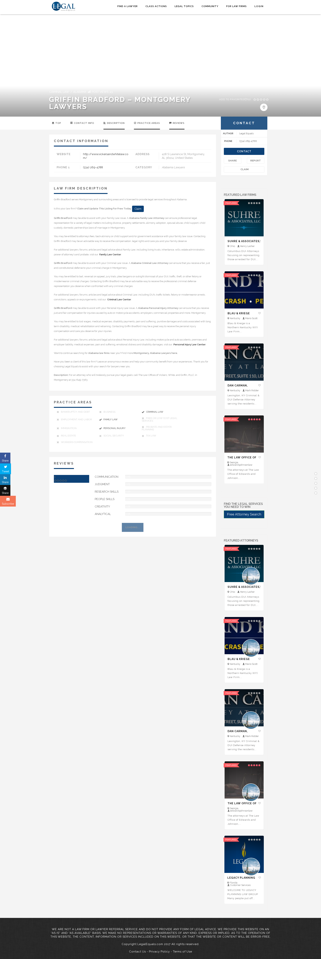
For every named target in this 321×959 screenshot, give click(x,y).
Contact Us (137, 951)
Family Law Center (110, 254)
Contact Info (83, 123)
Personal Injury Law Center (189, 344)
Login (259, 6)
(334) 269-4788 (93, 167)
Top (58, 123)
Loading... (133, 527)
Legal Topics (184, 6)
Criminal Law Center (119, 299)
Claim (137, 208)
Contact (244, 151)
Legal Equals (246, 133)
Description (115, 123)
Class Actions (156, 6)
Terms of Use (182, 951)
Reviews (178, 123)
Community (210, 6)
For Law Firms (236, 6)
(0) (235, 99)
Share (232, 160)
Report (255, 160)
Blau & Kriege (239, 313)
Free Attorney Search (244, 514)
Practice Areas (148, 123)
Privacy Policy (159, 951)
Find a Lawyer (127, 6)
